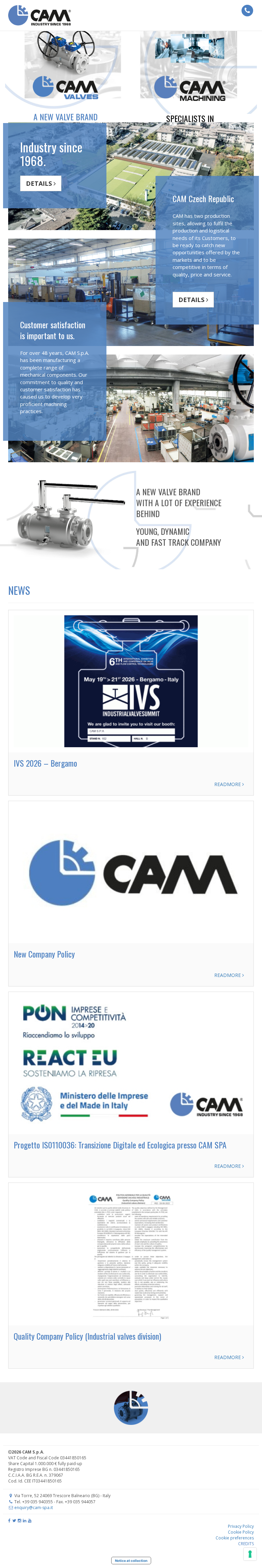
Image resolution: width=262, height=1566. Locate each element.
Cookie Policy (241, 1532)
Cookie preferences (235, 1538)
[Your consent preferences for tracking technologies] (250, 1554)
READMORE (228, 784)
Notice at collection (131, 1561)
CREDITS (246, 1544)
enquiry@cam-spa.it (33, 1507)
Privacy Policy (241, 1526)
